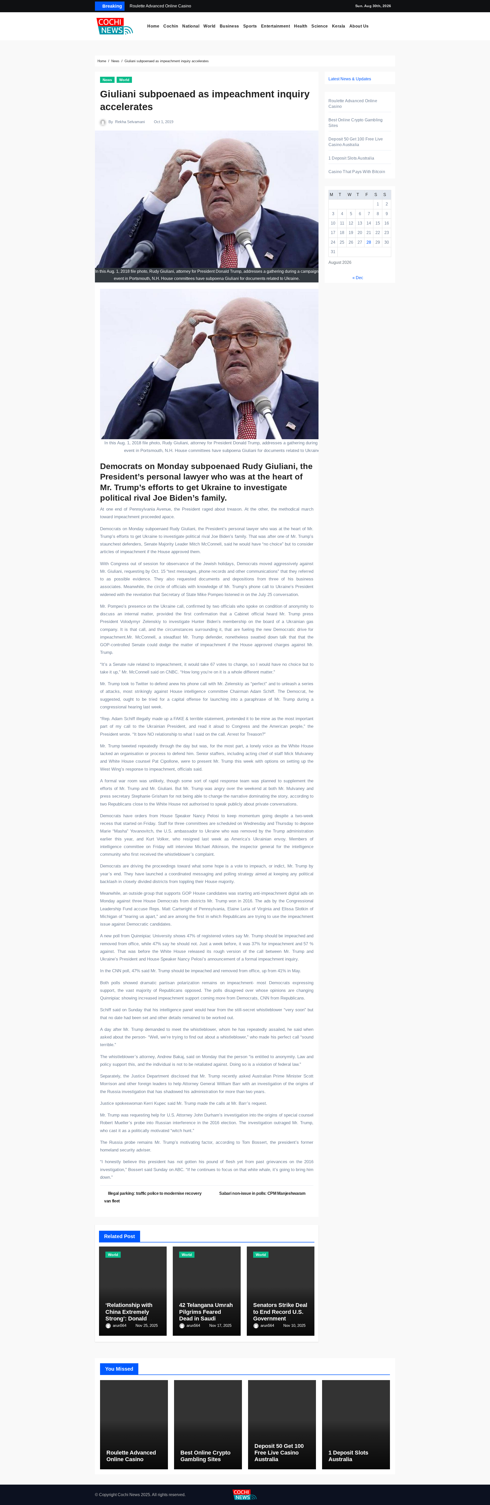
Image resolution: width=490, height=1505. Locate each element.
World (209, 26)
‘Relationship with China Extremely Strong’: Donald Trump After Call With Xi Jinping (128, 1318)
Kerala (338, 26)
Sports (250, 26)
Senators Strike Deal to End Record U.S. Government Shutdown (280, 1315)
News (107, 80)
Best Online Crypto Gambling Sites (205, 1455)
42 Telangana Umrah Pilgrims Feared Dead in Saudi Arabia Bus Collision (206, 1315)
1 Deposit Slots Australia (351, 158)
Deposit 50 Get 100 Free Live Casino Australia (279, 1453)
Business (229, 26)
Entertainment (275, 26)
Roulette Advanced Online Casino (131, 1455)
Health (300, 26)
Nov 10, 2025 (294, 1325)
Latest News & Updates (349, 79)
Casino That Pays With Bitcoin (356, 172)
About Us (359, 26)
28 (368, 242)
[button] (393, 26)
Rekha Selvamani (130, 122)
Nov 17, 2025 (220, 1325)
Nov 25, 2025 (147, 1325)
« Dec (357, 278)
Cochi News (129, 1495)
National (190, 26)
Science (319, 26)
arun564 (120, 1325)
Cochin (170, 26)
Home (153, 26)
